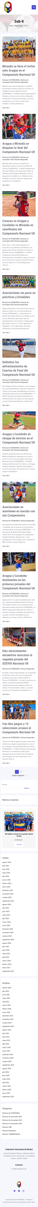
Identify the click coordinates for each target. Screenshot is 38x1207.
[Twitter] (15, 1191)
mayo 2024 (6, 954)
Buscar (4, 785)
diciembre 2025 (7, 890)
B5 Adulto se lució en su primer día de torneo (19, 835)
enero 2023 (6, 968)
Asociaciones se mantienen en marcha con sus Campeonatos (18, 511)
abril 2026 (5, 876)
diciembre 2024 (7, 929)
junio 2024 (5, 950)
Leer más (19, 844)
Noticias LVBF (7, 1127)
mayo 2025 (6, 915)
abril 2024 (5, 957)
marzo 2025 (6, 922)
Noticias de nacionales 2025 (12, 1120)
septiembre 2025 (8, 901)
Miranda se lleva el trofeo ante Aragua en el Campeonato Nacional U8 (18, 70)
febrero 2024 (6, 964)
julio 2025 (5, 908)
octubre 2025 (7, 897)
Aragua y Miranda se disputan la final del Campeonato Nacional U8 (18, 148)
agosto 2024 (6, 943)
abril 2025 (5, 918)
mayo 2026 (6, 873)
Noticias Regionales (21, 82)
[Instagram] (23, 1191)
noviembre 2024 (7, 933)
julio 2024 (5, 947)
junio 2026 (5, 869)
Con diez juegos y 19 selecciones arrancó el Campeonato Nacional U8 (18, 728)
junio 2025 (5, 911)
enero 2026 (6, 887)
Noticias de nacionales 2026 (12, 1124)
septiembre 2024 (8, 940)
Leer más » (6, 108)
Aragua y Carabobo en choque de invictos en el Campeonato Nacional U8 (18, 438)
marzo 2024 (6, 961)
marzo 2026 (6, 880)
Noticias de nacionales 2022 (12, 1117)
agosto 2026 (6, 862)
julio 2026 (5, 866)
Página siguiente (19, 775)
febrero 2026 (6, 883)
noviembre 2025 (7, 894)
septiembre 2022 (8, 971)
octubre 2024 (7, 936)
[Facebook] (19, 1191)
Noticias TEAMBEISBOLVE (11, 1134)
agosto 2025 (6, 904)
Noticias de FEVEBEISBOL (11, 80)
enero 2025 (6, 925)
